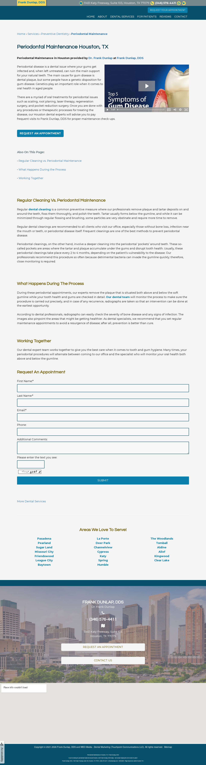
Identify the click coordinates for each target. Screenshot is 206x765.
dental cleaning (40, 209)
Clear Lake (161, 560)
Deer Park (103, 543)
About (102, 16)
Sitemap (168, 746)
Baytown (44, 564)
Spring (103, 560)
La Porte (103, 538)
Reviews (165, 16)
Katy (103, 556)
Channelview (103, 547)
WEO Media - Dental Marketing (95, 746)
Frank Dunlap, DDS (130, 58)
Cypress (103, 551)
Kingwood (161, 556)
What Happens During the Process (42, 169)
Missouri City (44, 551)
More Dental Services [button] (31, 501)
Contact (180, 16)
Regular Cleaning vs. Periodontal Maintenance (50, 161)
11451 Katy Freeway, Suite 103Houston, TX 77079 (103, 634)
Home (91, 16)
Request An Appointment (103, 647)
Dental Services (122, 16)
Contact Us (103, 660)
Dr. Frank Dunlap (101, 58)
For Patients (147, 16)
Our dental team (118, 297)
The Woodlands (162, 538)
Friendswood (44, 556)
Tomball (162, 543)
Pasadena (44, 538)
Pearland (44, 543)
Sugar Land (44, 547)
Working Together (31, 178)
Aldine (161, 547)
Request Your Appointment (167, 10)
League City (44, 560)
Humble (103, 564)
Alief (161, 551)
